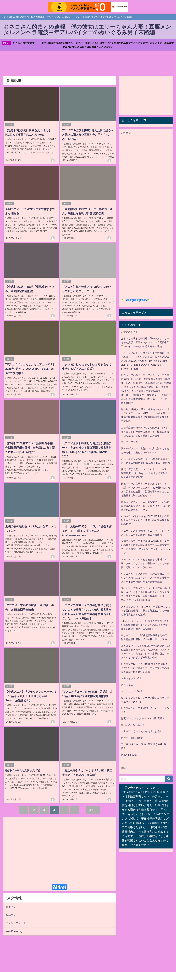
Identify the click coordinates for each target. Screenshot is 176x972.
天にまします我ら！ (132, 691)
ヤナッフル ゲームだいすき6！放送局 (141, 731)
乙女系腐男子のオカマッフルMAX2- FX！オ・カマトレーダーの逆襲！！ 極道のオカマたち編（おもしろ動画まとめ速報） (145, 431)
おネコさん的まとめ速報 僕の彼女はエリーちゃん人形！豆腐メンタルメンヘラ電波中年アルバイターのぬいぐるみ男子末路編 (145, 342)
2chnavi (126, 132)
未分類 (9, 124)
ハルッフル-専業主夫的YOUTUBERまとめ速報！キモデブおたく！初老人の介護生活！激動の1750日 (145, 520)
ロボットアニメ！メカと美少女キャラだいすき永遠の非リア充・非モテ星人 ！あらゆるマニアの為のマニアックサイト (145, 506)
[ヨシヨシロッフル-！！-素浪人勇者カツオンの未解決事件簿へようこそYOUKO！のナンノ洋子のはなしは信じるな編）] (145, 625)
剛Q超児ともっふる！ (133, 725)
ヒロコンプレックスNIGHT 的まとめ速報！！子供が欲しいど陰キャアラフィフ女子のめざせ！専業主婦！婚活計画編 (145, 668)
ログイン (11, 907)
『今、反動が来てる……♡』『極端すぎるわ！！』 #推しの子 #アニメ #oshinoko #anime (87, 530)
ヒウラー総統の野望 (132, 738)
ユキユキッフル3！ (131, 678)
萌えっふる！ (128, 685)
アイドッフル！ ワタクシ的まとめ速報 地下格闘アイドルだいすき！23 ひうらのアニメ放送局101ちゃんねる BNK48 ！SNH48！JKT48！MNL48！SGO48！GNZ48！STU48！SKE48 (145, 361)
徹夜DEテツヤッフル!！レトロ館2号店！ (143, 718)
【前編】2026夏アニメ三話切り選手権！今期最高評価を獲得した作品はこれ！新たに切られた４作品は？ (30, 447)
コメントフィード (15, 923)
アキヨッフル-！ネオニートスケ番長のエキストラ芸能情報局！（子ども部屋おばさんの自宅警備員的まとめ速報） (145, 610)
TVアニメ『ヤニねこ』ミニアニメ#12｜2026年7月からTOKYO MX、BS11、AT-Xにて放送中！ (30, 369)
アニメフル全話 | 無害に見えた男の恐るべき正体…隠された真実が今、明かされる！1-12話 (88, 134)
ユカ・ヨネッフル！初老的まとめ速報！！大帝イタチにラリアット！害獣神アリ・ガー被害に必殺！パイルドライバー (145, 563)
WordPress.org (14, 931)
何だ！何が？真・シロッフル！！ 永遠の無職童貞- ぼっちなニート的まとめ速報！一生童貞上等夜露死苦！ (145, 473)
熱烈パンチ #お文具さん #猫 (22, 770)
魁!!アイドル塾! (129, 755)
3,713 (92, 810)
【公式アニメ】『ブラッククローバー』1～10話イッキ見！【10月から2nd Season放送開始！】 (30, 696)
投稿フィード (13, 915)
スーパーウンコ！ (130, 442)
